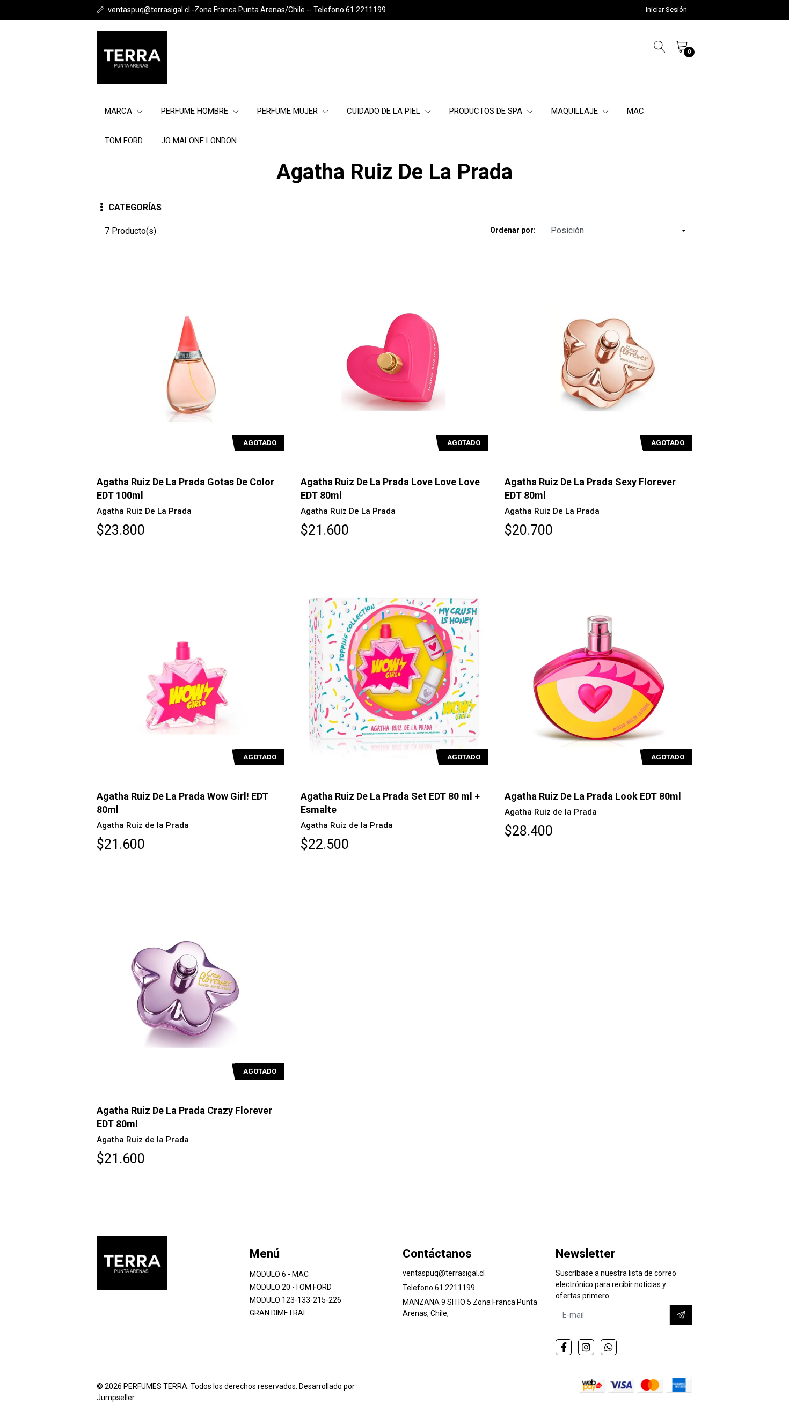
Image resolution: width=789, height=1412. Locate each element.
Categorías (135, 207)
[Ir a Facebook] (563, 1347)
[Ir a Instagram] (586, 1347)
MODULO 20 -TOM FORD (291, 1287)
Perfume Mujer (288, 111)
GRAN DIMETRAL (278, 1312)
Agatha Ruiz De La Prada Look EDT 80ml (593, 796)
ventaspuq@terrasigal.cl (444, 1273)
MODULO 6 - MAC (279, 1274)
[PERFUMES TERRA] (132, 57)
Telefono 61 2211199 (439, 1287)
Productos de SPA (486, 111)
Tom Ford (124, 140)
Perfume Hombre (195, 111)
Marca (119, 111)
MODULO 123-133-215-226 (295, 1300)
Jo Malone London (199, 140)
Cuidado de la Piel (384, 111)
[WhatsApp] (608, 1347)
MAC (635, 111)
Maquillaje (575, 111)
